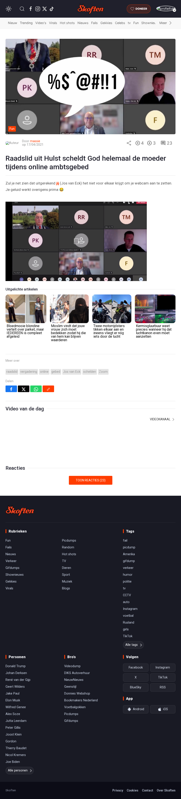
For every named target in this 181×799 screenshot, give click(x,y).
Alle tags (131, 645)
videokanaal (160, 419)
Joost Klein (14, 734)
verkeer (128, 568)
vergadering (28, 372)
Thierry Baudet (16, 748)
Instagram (130, 609)
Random (68, 547)
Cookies (132, 790)
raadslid (11, 372)
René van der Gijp (18, 680)
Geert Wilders (15, 687)
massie (35, 141)
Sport (66, 575)
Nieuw (12, 23)
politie (127, 581)
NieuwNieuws (73, 680)
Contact (147, 790)
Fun (136, 23)
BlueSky (135, 687)
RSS (163, 687)
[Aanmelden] (165, 8)
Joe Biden (13, 762)
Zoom (103, 372)
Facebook (136, 667)
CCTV (127, 595)
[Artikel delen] (129, 143)
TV (64, 561)
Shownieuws (150, 23)
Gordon (11, 741)
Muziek (67, 581)
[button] (22, 8)
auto (126, 602)
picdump (129, 547)
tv (129, 23)
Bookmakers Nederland (81, 700)
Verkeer (11, 561)
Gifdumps (12, 568)
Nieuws (83, 23)
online (44, 372)
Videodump (72, 666)
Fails (94, 23)
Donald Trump (16, 666)
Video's (40, 23)
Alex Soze (13, 714)
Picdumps (69, 540)
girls (126, 629)
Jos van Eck (71, 372)
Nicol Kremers (16, 755)
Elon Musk (13, 700)
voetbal (128, 616)
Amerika (129, 554)
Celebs (120, 23)
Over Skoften (166, 790)
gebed (55, 372)
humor (127, 575)
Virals (53, 23)
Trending (26, 23)
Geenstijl (70, 687)
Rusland (128, 622)
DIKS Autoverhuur (77, 673)
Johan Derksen (16, 673)
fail (125, 540)
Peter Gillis (13, 728)
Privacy (117, 790)
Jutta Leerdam (16, 721)
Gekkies (106, 23)
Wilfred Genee (16, 707)
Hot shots (67, 23)
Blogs (66, 588)
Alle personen (18, 770)
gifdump (129, 561)
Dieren (66, 568)
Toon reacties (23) (91, 480)
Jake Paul (12, 693)
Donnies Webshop (77, 693)
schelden (89, 372)
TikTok (127, 636)
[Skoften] (20, 510)
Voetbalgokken (75, 707)
